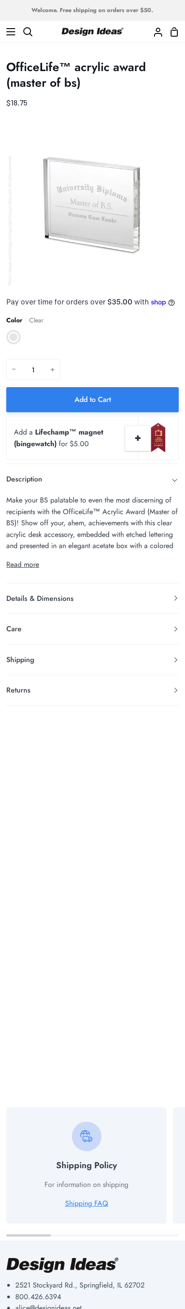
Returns (18, 690)
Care (14, 629)
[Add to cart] (138, 438)
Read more (22, 564)
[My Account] (154, 31)
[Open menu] (8, 32)
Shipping (20, 659)
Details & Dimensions (40, 598)
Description (24, 479)
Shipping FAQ (86, 1203)
